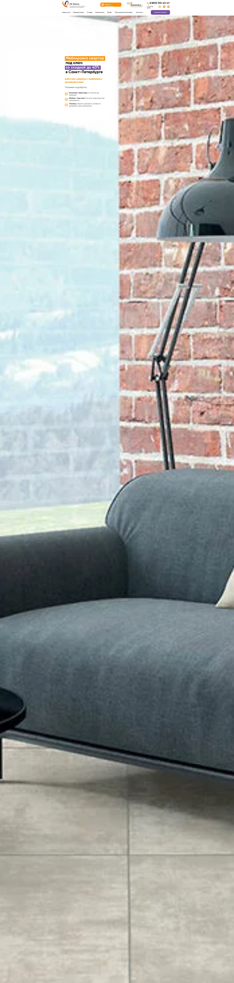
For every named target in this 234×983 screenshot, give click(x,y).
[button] (103, 4)
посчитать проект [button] (136, 6)
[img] (73, 4)
